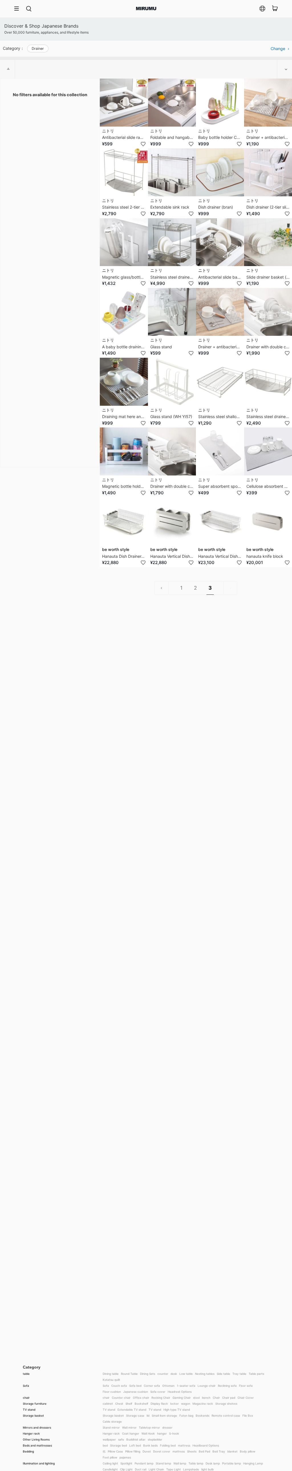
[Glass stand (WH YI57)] (172, 382)
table (26, 1373)
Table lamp (195, 1463)
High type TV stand (176, 1409)
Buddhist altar (135, 1439)
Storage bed (118, 1445)
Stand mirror (111, 1427)
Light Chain (156, 1469)
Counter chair (121, 1397)
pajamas (125, 1457)
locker (174, 1403)
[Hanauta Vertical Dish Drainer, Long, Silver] (220, 521)
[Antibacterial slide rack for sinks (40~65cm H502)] (124, 103)
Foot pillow (110, 1457)
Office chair (141, 1397)
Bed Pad (204, 1451)
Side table (223, 1373)
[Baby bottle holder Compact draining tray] (220, 103)
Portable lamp (231, 1463)
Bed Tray (218, 1451)
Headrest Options (180, 1391)
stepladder (155, 1439)
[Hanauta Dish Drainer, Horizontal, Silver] (124, 521)
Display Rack (159, 1403)
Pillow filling (132, 1451)
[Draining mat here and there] (124, 382)
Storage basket (33, 1415)
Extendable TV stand (131, 1409)
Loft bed (135, 1445)
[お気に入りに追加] (143, 144)
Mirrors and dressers (37, 1427)
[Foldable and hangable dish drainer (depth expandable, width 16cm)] (172, 103)
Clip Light (126, 1469)
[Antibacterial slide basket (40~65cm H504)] (220, 242)
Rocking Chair (160, 1397)
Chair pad (228, 1397)
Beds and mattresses (37, 1445)
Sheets (191, 1451)
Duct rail (140, 1469)
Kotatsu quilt (111, 1379)
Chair (216, 1397)
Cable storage (112, 1421)
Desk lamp (213, 1463)
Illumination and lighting (39, 1463)
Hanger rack (31, 1433)
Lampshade (191, 1469)
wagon (185, 1403)
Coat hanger (130, 1433)
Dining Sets (147, 1373)
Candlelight (110, 1469)
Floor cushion (112, 1391)
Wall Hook (148, 1433)
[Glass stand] (172, 312)
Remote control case (226, 1415)
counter (162, 1373)
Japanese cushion (135, 1391)
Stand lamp (163, 1463)
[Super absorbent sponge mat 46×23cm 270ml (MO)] (220, 451)
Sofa (26, 1385)
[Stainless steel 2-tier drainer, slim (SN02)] (124, 172)
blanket (232, 1451)
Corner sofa (152, 1385)
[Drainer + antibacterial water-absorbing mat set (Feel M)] (220, 312)
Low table (186, 1373)
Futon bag (186, 1415)
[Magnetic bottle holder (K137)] (124, 451)
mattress (184, 1445)
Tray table (239, 1373)
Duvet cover (161, 1451)
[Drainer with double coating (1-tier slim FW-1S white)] (172, 451)
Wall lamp (179, 1463)
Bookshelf (141, 1403)
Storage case (135, 1415)
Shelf (128, 1403)
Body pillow (247, 1451)
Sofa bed (135, 1385)
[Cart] (275, 8)
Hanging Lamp (253, 1463)
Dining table (111, 1373)
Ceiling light (110, 1463)
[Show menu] (18, 8)
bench (206, 1397)
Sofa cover (157, 1391)
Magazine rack (202, 1403)
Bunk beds (150, 1445)
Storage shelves (226, 1403)
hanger (162, 1433)
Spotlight (126, 1463)
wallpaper (109, 1439)
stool (196, 1397)
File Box (247, 1415)
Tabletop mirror (149, 1427)
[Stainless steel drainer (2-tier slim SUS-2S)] (172, 242)
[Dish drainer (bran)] (220, 172)
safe (121, 1439)
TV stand (29, 1409)
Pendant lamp (144, 1463)
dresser (167, 1427)
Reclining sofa (227, 1385)
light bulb (207, 1469)
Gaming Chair (182, 1397)
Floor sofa (246, 1385)
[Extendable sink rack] (172, 172)
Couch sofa (119, 1385)
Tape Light (173, 1469)
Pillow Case (115, 1451)
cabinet (108, 1403)
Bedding (28, 1451)
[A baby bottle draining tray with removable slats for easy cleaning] (124, 312)
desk (174, 1373)
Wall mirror (129, 1427)
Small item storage (164, 1415)
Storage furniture (34, 1403)
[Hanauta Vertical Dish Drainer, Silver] (172, 521)
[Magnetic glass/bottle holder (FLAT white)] (124, 242)
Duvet (147, 1451)
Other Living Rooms (36, 1439)
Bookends (202, 1415)
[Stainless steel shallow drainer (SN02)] (220, 382)
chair (26, 1397)
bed (105, 1445)
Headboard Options (205, 1445)
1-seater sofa (186, 1385)
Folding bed (168, 1445)
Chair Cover (246, 1397)
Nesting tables (204, 1373)
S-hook (174, 1433)
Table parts (256, 1373)
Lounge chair (207, 1385)
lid (148, 1415)
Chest (119, 1403)
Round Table (129, 1373)
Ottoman (168, 1385)
